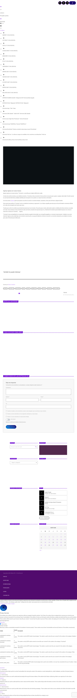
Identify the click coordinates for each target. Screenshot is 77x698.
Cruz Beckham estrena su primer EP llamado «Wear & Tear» (26, 535)
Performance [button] (3, 673)
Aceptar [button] (13, 603)
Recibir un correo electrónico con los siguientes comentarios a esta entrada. (23, 413)
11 (45, 539)
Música (7, 359)
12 (49, 539)
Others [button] (1, 692)
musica (28, 288)
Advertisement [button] (3, 685)
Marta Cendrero (11, 284)
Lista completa (44, 518)
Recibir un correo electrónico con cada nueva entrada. (18, 416)
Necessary (4, 624)
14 (57, 539)
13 (53, 539)
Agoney (5, 288)
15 (61, 539)
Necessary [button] (2, 622)
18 (45, 542)
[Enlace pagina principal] (5, 3)
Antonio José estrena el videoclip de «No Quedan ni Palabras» (26, 548)
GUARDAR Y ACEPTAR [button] (5, 697)
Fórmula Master (45, 480)
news (39, 288)
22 (61, 542)
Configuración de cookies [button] (5, 603)
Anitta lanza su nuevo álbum (39, 312)
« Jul (40, 550)
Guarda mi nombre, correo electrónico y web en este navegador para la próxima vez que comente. (27, 411)
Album (32, 309)
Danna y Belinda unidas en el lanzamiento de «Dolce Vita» (26, 541)
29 (61, 545)
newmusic (34, 288)
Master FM (43, 477)
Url (6, 403)
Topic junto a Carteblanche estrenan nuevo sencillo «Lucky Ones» (26, 560)
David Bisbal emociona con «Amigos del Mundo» (25, 553)
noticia (44, 288)
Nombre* (7, 396)
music (23, 288)
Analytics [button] (2, 678)
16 (65, 539)
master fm (11, 288)
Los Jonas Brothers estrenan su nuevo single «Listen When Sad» (26, 529)
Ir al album (2, 30)
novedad (49, 288)
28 (57, 545)
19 (49, 542)
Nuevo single (56, 288)
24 (41, 545)
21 (57, 542)
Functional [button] (2, 667)
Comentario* (8, 387)
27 (53, 545)
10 (41, 539)
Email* (42, 396)
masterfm (18, 288)
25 (45, 545)
